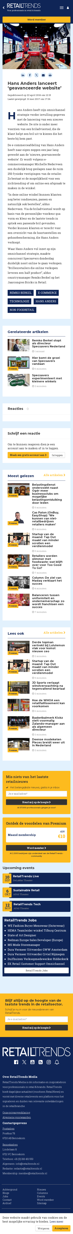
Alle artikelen (53, 475)
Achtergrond (10, 1189)
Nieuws (41, 1189)
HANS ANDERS (46, 301)
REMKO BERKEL (21, 292)
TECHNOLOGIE (19, 301)
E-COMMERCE (47, 292)
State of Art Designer (22, 935)
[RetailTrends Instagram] (49, 1062)
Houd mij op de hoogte (35, 802)
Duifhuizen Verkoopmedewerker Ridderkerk (38, 959)
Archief (7, 1203)
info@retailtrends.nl (27, 1163)
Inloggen (57, 455)
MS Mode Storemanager (24, 945)
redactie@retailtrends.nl (28, 1168)
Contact (7, 1199)
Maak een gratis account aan (27, 455)
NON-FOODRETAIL (22, 310)
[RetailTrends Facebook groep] (16, 1062)
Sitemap (42, 1203)
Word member (36, 19)
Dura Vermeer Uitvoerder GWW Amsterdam (37, 949)
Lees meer (56, 1221)
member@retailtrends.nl (33, 1173)
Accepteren (61, 1228)
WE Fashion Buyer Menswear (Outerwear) (36, 925)
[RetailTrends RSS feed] (41, 1062)
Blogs (6, 1193)
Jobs (5, 1196)
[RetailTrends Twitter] (24, 1063)
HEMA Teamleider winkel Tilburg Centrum (37, 930)
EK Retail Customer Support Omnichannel (36, 963)
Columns (42, 1193)
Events (41, 1196)
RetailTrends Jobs (37, 970)
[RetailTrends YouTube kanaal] (32, 1062)
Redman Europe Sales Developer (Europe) (35, 940)
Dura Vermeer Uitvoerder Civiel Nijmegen (36, 954)
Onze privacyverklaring (16, 1112)
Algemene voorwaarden (17, 1117)
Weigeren (43, 1228)
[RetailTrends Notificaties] (57, 1062)
